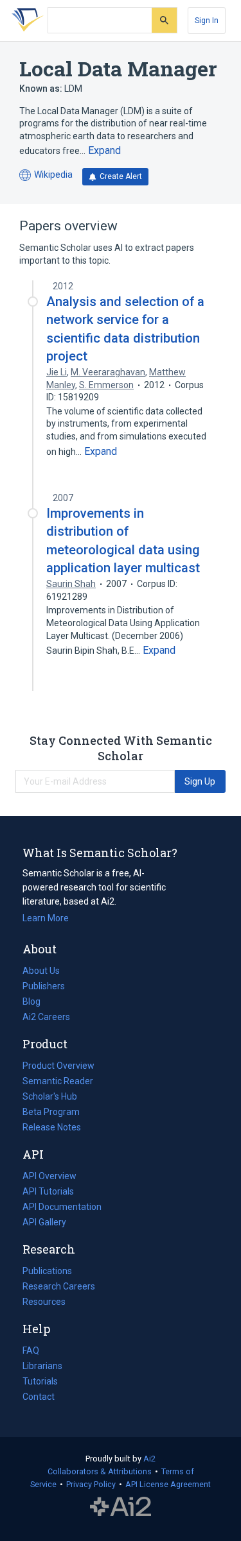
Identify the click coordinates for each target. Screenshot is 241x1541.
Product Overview (58, 1065)
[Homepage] (25, 20)
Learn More (45, 918)
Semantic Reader (57, 1081)
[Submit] (164, 20)
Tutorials (40, 1381)
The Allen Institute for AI (120, 1507)
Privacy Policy (91, 1484)
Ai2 (149, 1458)
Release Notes (51, 1127)
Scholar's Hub (49, 1096)
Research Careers (58, 1287)
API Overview (49, 1176)
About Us (41, 971)
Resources (44, 1303)
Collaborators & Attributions (100, 1471)
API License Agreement (168, 1484)
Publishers (43, 986)
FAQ (30, 1350)
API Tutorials (48, 1191)
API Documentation (62, 1208)
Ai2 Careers (46, 1018)
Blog (36, 1002)
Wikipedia (46, 175)
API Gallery (44, 1222)
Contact (38, 1397)
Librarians (42, 1366)
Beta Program (51, 1112)
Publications (47, 1272)
